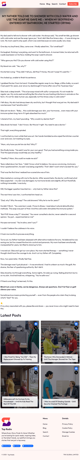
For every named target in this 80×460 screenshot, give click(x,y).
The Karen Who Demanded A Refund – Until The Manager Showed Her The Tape (59, 358)
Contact (46, 436)
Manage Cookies (68, 432)
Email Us (65, 436)
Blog (44, 428)
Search (45, 432)
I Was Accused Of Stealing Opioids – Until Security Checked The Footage (60, 402)
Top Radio (7, 429)
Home (45, 424)
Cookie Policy (67, 428)
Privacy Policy (67, 424)
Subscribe (73, 4)
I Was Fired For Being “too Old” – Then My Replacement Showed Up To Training (20, 358)
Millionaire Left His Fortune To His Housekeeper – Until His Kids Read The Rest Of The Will (18, 401)
